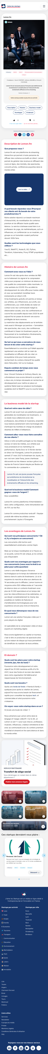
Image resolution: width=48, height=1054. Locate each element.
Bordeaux (28, 934)
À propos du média (7, 1023)
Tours (3, 999)
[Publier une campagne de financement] (43, 816)
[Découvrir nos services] (43, 826)
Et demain (29, 112)
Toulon (3, 984)
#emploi (30, 867)
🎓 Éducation (6, 942)
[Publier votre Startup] (20, 816)
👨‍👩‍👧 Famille (5, 923)
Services (4, 1017)
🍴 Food (4, 915)
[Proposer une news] (43, 801)
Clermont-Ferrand (7, 990)
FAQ (2, 1034)
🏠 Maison (5, 966)
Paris (27, 911)
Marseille (28, 914)
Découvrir (33, 872)
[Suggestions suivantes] (44, 855)
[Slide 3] (23, 879)
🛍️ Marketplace (7, 950)
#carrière (22, 867)
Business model (35, 108)
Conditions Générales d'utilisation (13, 1031)
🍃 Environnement (7, 946)
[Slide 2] (21, 879)
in (28, 135)
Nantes (27, 926)
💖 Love (4, 911)
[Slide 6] (28, 879)
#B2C (20, 72)
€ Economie (5, 927)
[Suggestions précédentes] (4, 855)
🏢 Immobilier (6, 969)
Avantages (18, 112)
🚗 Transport (5, 934)
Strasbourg (29, 931)
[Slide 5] (26, 879)
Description (11, 108)
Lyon (27, 917)
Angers (3, 987)
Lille (2, 981)
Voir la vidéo (22, 189)
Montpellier (29, 928)
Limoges (4, 996)
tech (34, 695)
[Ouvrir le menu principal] (44, 6)
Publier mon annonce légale (17, 782)
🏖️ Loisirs (4, 962)
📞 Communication (8, 938)
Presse (3, 1025)
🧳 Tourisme (5, 930)
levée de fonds (19, 687)
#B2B (15, 72)
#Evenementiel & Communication (33, 72)
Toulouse (28, 920)
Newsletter (5, 1020)
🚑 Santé (4, 958)
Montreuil (4, 1002)
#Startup (8, 72)
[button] (14, 120)
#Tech (24, 74)
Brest (3, 993)
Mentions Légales (7, 1028)
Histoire (22, 108)
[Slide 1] (19, 879)
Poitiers (4, 1005)
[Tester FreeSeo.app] (20, 801)
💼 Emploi (4, 919)
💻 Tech (4, 954)
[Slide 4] (24, 879)
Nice (27, 923)
